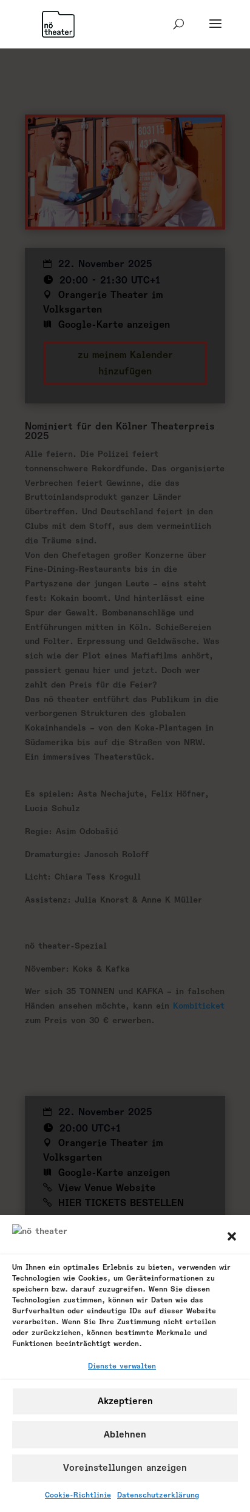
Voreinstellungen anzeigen (125, 1468)
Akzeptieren (125, 1401)
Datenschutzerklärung (158, 1495)
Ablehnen (125, 1435)
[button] (232, 1236)
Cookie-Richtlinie (78, 1495)
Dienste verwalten (122, 1366)
